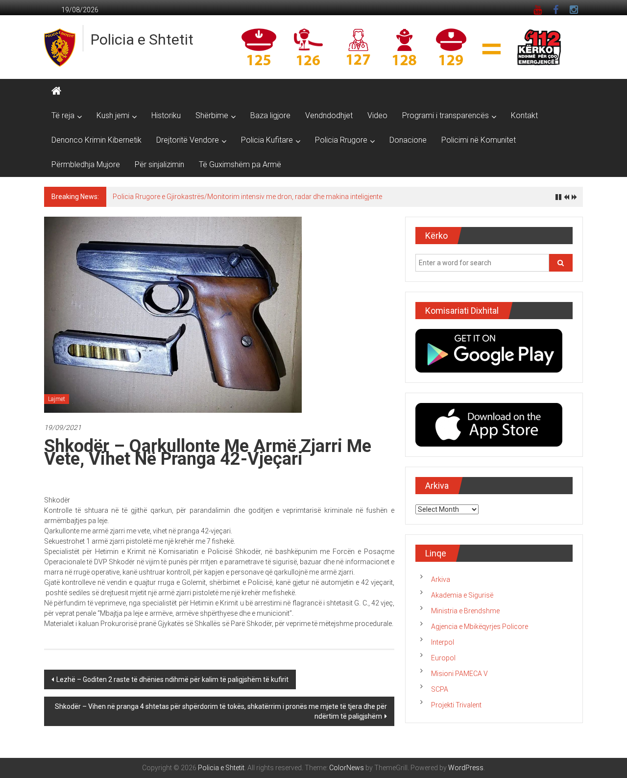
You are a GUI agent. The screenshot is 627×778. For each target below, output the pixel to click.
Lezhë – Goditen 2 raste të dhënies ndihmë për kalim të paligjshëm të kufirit (172, 679)
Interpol (442, 642)
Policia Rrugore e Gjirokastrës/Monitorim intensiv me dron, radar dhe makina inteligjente (247, 197)
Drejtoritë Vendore (187, 140)
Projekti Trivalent (456, 705)
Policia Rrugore (341, 140)
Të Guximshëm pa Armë (240, 164)
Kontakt (524, 115)
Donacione (408, 140)
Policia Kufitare (267, 140)
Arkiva (440, 579)
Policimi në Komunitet (478, 140)
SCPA (439, 689)
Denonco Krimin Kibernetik (96, 140)
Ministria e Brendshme (465, 611)
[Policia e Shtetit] (56, 91)
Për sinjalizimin (159, 164)
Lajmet (56, 399)
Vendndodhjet (329, 115)
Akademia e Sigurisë (462, 595)
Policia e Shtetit (142, 39)
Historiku (166, 115)
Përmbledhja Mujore (85, 164)
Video (377, 115)
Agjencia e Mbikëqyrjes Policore (479, 626)
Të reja (62, 115)
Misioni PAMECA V (459, 674)
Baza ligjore (270, 115)
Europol (443, 658)
